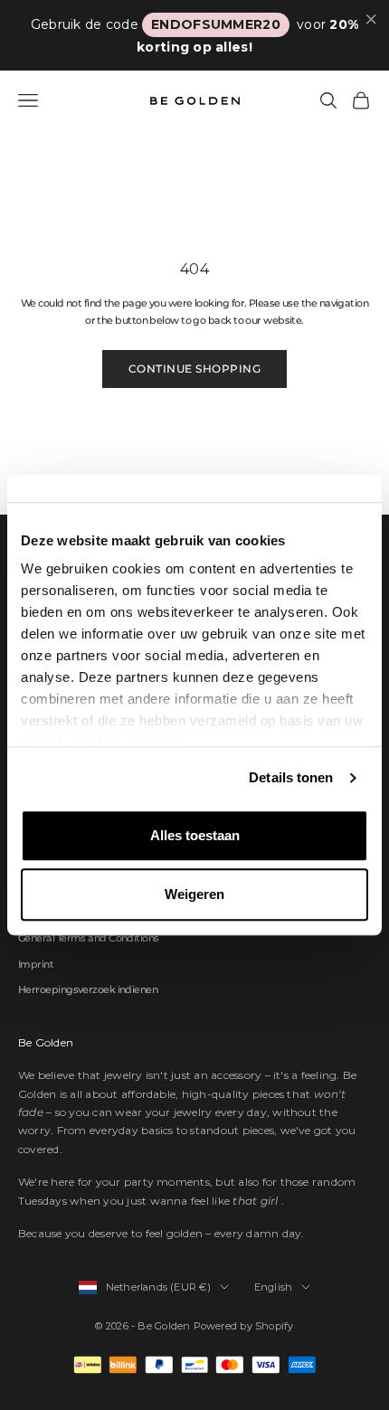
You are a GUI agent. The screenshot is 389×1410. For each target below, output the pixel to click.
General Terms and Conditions (88, 938)
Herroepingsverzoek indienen (87, 989)
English (273, 1287)
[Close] (371, 19)
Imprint (35, 964)
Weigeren (194, 894)
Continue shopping (194, 368)
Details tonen (291, 777)
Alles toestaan (195, 835)
